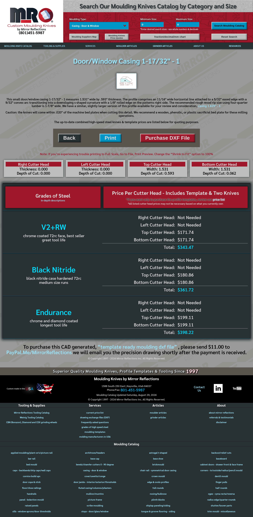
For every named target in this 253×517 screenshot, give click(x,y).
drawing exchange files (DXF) (95, 417)
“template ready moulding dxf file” (137, 346)
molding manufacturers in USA (95, 436)
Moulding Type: (77, 19)
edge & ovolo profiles (158, 482)
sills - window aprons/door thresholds (31, 511)
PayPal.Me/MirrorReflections (39, 352)
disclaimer (221, 422)
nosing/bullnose (158, 493)
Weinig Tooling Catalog (31, 417)
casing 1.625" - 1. (209, 106)
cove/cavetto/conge (94, 476)
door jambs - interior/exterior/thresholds (95, 482)
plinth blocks (158, 499)
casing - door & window (95, 470)
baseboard (221, 458)
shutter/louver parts (221, 505)
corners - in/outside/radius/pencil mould (221, 470)
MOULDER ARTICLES (126, 45)
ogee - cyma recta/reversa (221, 493)
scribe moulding (95, 505)
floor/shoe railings (31, 487)
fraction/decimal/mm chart (170, 36)
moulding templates (95, 431)
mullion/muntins (95, 493)
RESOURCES (235, 45)
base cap (94, 458)
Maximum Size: (184, 19)
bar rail (31, 458)
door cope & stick (32, 482)
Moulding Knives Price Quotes (116, 36)
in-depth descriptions (53, 200)
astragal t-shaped (158, 452)
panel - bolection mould (32, 499)
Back (69, 138)
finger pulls (221, 482)
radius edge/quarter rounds (221, 499)
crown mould (158, 476)
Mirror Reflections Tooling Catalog (31, 412)
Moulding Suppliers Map (84, 37)
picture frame (95, 499)
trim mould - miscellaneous (221, 511)
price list (219, 199)
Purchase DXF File (167, 138)
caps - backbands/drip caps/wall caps (32, 470)
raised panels (31, 505)
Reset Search (229, 36)
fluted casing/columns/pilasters (94, 487)
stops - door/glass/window (94, 511)
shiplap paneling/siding (158, 505)
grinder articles (158, 417)
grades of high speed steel (95, 426)
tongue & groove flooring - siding (158, 511)
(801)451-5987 (31, 32)
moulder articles (158, 412)
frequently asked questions (95, 422)
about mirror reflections (221, 412)
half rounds (221, 487)
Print (110, 138)
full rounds (158, 487)
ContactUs (199, 388)
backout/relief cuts (221, 452)
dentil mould (221, 476)
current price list (95, 412)
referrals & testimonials (221, 417)
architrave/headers (95, 452)
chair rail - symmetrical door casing (158, 470)
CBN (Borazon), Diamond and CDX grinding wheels (31, 422)
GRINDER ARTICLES (162, 45)
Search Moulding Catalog (229, 25)
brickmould (158, 464)
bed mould (31, 464)
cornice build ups (31, 476)
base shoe (158, 458)
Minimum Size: (148, 19)
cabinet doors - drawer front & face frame (221, 464)
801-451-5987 (133, 390)
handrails (31, 493)
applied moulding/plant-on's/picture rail (32, 452)
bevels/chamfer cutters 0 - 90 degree (95, 464)
